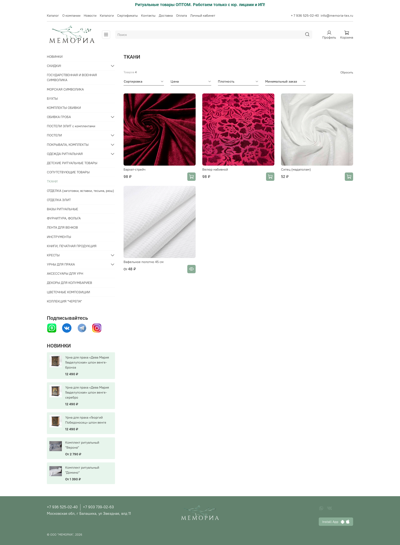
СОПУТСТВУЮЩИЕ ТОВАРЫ (68, 172)
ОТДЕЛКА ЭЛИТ (59, 200)
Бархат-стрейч (134, 169)
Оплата (181, 15)
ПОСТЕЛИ (54, 135)
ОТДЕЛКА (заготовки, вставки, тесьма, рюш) (80, 191)
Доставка (166, 15)
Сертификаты (127, 15)
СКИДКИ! (54, 66)
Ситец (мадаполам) (296, 169)
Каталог (53, 15)
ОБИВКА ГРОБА (59, 117)
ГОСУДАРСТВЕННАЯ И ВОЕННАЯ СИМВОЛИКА (72, 77)
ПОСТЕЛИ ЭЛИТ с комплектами (71, 126)
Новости (90, 15)
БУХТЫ (52, 98)
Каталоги (107, 15)
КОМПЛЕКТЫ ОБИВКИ (64, 108)
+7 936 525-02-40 (62, 507)
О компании (71, 15)
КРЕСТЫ (53, 255)
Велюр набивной (215, 169)
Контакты (148, 15)
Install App (331, 522)
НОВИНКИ (54, 56)
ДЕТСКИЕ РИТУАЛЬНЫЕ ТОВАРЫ (72, 163)
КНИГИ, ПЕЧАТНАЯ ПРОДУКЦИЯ (71, 246)
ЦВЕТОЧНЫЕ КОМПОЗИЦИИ (68, 292)
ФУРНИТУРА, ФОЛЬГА (64, 218)
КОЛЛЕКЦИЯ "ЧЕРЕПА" (64, 301)
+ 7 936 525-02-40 (305, 15)
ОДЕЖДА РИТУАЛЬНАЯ (65, 154)
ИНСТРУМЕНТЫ (59, 237)
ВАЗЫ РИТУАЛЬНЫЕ (62, 209)
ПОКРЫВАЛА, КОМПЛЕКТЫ (68, 144)
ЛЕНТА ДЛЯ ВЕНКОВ (62, 227)
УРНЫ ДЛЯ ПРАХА (61, 264)
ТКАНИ (52, 181)
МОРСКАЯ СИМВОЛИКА (65, 89)
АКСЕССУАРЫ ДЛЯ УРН (65, 273)
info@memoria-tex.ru (337, 15)
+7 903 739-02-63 (98, 507)
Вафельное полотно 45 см (144, 262)
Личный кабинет (202, 15)
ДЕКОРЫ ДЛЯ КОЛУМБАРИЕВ (69, 283)
